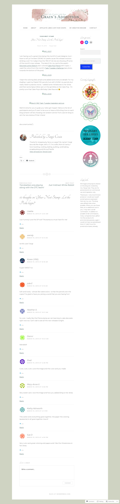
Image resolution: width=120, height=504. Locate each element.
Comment (68, 483)
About (33, 28)
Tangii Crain (52, 46)
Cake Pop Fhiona (54, 66)
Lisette (30, 211)
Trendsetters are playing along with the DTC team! (32, 185)
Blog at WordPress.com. (60, 494)
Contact (93, 28)
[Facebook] (86, 42)
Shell (29, 360)
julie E (29, 283)
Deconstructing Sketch (28, 66)
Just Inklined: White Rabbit (61, 184)
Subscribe (86, 67)
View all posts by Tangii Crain (41, 152)
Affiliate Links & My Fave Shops (53, 28)
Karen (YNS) (32, 259)
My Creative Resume (78, 28)
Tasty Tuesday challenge (54, 68)
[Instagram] (82, 42)
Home (25, 28)
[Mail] (91, 42)
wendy (30, 235)
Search (82, 49)
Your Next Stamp (47, 36)
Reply (22, 228)
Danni (30, 336)
